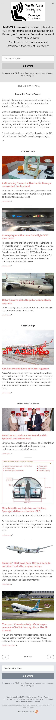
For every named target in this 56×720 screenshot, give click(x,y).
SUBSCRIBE (28, 66)
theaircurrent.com (8, 645)
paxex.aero (6, 201)
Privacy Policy (43, 697)
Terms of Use (32, 697)
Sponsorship (8, 699)
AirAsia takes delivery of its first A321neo (25, 368)
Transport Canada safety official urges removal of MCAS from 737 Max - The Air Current (25, 627)
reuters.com (6, 535)
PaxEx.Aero (42, 46)
